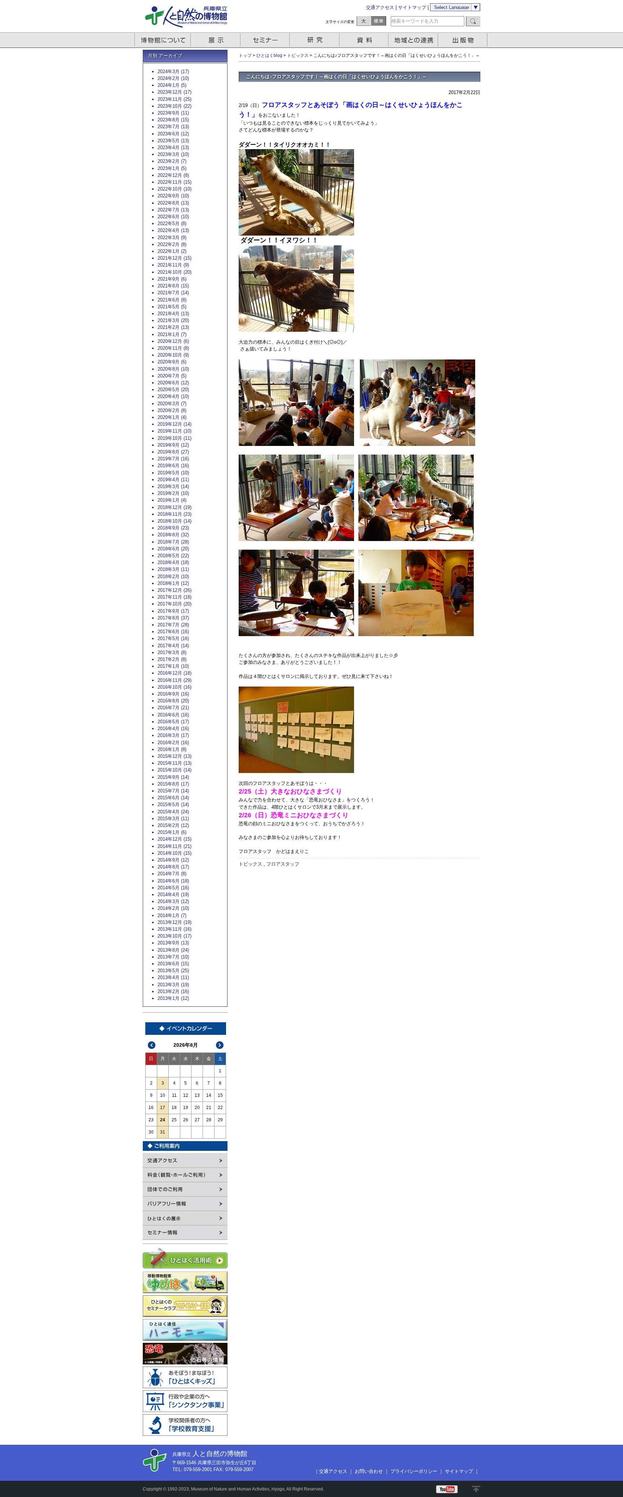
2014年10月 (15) (174, 853)
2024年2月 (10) (173, 78)
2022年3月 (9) (172, 237)
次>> (220, 1045)
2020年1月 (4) (172, 417)
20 (197, 1107)
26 (185, 1120)
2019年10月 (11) (174, 438)
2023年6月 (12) (173, 134)
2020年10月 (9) (173, 355)
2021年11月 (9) (173, 265)
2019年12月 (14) (174, 424)
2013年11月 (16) (174, 929)
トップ (245, 55)
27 (197, 1120)
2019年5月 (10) (173, 472)
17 (162, 1107)
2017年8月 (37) (173, 618)
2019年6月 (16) (173, 465)
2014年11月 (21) (174, 846)
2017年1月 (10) (173, 666)
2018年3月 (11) (173, 569)
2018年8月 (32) (173, 534)
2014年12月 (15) (174, 839)
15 (220, 1095)
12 (185, 1095)
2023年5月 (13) (173, 140)
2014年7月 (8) (172, 873)
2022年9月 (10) (173, 195)
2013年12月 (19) (174, 922)
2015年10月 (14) (174, 770)
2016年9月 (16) (173, 694)
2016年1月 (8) (172, 749)
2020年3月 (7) (172, 403)
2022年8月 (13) (173, 203)
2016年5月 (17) (173, 721)
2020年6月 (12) (173, 382)
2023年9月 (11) (173, 113)
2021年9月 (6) (172, 279)
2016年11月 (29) (174, 680)
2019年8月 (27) (173, 452)
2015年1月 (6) (172, 832)
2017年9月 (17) (173, 611)
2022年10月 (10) (174, 189)
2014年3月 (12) (173, 901)
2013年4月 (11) (173, 977)
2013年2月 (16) (173, 991)
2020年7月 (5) (172, 376)
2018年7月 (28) (173, 542)
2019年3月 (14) (173, 486)
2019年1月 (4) (172, 500)
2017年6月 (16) (173, 631)
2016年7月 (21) (173, 707)
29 (220, 1120)
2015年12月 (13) (174, 756)
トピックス (298, 55)
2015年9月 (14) (173, 777)
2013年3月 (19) (173, 984)
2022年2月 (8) (172, 244)
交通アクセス (380, 7)
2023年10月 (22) (174, 106)
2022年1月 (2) (172, 251)
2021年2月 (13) (173, 327)
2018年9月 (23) (173, 528)
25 (174, 1120)
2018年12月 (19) (174, 507)
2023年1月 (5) (172, 168)
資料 (364, 40)
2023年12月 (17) (174, 92)
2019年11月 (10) (174, 431)
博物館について (162, 40)
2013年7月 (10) (173, 957)
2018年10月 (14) (174, 521)
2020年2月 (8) (172, 410)
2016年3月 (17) (173, 735)
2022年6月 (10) (173, 216)
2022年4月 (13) (173, 230)
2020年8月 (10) (173, 369)
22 (220, 1107)
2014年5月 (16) (173, 887)
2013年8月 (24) (173, 950)
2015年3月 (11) (173, 818)
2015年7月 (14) (173, 791)
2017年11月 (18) (174, 597)
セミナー (265, 40)
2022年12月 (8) (173, 175)
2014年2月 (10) (173, 908)
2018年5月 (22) (173, 555)
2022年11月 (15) (174, 182)
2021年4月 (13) (173, 313)
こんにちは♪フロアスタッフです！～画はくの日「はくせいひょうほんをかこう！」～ (336, 76)
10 (162, 1095)
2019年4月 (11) (173, 479)
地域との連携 (414, 40)
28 (208, 1120)
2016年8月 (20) (173, 700)
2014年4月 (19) (173, 894)
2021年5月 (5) (172, 306)
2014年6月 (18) (173, 881)
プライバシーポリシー (413, 1471)
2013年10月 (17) (174, 936)
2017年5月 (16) (173, 638)
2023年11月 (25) (174, 99)
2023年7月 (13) (173, 126)
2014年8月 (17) (173, 867)
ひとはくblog (269, 55)
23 (151, 1120)
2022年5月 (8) (172, 223)
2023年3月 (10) (173, 154)
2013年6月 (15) (173, 963)
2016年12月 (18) (174, 673)
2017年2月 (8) (172, 659)
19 (185, 1107)
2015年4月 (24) (173, 811)
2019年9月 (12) (173, 445)
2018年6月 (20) (173, 548)
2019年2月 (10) (173, 493)
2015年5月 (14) (173, 804)
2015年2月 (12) (173, 825)
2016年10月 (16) (174, 687)
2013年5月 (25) (173, 970)
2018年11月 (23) (174, 514)
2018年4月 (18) (173, 562)
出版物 (464, 40)
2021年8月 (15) (173, 286)
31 (162, 1132)
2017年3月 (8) (172, 652)
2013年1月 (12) (173, 998)
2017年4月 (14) (173, 645)
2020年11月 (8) (173, 348)
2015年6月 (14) (173, 797)
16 (151, 1107)
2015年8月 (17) (173, 784)
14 (208, 1095)
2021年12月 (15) (174, 258)
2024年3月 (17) (173, 71)
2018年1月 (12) (173, 583)
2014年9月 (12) (173, 860)
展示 (216, 40)
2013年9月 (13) (173, 943)
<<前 (152, 1045)
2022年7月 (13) (173, 210)
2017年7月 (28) (173, 624)
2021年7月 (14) (173, 292)
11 (174, 1095)
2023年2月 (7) (172, 161)
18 (174, 1107)
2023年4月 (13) (173, 147)
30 (151, 1132)
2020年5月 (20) (173, 389)
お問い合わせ (369, 1471)
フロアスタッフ (282, 864)
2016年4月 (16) (173, 728)
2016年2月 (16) (173, 742)
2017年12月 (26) (174, 590)
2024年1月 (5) (172, 85)
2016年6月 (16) (173, 715)
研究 (315, 40)
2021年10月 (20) (174, 272)
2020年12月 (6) (173, 341)
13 (197, 1095)
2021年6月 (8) (172, 300)
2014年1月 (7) (172, 915)
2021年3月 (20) (173, 320)
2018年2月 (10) (173, 576)
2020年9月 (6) (172, 362)
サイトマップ (412, 7)
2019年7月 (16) (173, 458)
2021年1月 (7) (172, 334)
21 (208, 1107)
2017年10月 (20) (174, 604)
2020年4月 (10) (173, 396)
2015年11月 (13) (174, 763)
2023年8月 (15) (173, 119)
